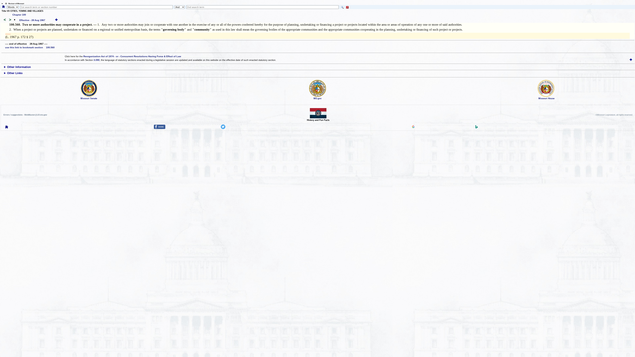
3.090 (97, 60)
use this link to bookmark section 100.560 (30, 47)
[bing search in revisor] (476, 127)
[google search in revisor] (413, 127)
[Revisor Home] (6, 127)
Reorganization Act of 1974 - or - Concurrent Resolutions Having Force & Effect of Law (132, 56)
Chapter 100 (19, 14)
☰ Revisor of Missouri (14, 3)
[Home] (3, 6)
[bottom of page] (56, 20)
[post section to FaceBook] (159, 128)
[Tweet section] (223, 128)
